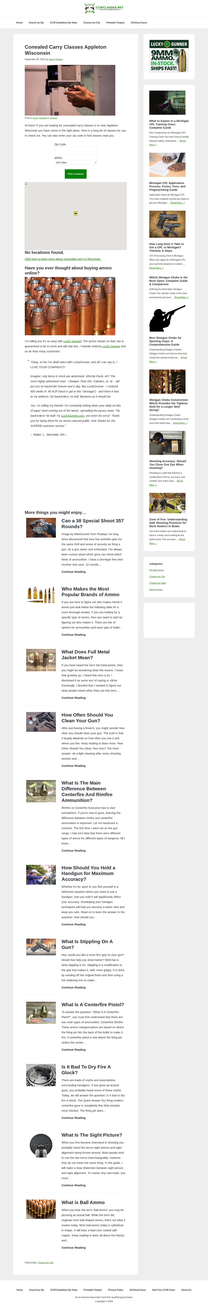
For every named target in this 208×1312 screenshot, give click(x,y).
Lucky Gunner (72, 341)
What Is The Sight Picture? (92, 1135)
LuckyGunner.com (72, 415)
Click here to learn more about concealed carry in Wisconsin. (63, 258)
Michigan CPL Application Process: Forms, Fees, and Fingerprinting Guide (167, 186)
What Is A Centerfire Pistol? (93, 1004)
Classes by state (157, 583)
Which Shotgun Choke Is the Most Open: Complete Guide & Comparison (168, 281)
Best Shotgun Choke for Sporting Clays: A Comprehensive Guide (165, 341)
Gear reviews (156, 589)
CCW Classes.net (104, 8)
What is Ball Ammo (83, 1202)
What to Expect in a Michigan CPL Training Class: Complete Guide (169, 124)
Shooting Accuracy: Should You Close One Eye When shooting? (167, 464)
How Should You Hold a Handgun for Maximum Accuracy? (88, 873)
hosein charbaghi (40, 118)
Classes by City (45, 1262)
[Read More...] (178, 203)
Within (58, 157)
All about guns (156, 570)
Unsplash (53, 118)
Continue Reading (74, 572)
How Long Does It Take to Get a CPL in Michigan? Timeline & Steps (166, 247)
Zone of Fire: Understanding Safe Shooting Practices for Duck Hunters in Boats (168, 523)
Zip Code (60, 144)
